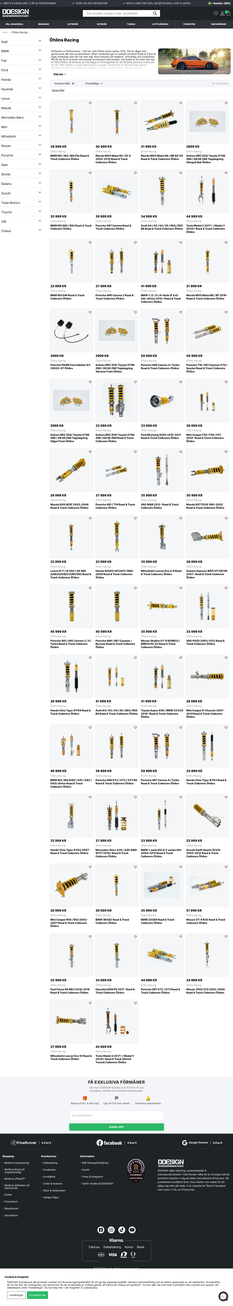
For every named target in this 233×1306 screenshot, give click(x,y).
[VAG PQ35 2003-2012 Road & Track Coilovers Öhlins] (207, 606)
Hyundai (7, 89)
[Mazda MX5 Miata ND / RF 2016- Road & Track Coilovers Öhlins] (207, 261)
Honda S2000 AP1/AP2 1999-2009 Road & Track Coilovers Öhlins (115, 574)
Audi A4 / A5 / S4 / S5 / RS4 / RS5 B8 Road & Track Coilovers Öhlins (162, 227)
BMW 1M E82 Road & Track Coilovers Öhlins (112, 921)
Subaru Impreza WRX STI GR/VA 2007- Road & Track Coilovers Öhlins (206, 574)
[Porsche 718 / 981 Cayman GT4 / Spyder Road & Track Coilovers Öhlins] (207, 331)
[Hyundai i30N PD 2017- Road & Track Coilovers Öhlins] (117, 955)
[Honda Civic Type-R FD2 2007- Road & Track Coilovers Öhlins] (71, 815)
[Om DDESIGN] (136, 1171)
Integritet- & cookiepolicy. (83, 1287)
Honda (6, 79)
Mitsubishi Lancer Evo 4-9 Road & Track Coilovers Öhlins (161, 572)
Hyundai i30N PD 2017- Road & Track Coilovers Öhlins (115, 991)
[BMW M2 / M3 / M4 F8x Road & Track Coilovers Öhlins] (71, 121)
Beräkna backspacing (16, 1162)
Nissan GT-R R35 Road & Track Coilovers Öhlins (205, 921)
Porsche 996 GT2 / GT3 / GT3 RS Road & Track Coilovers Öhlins (116, 782)
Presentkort (11, 1201)
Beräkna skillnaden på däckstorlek (16, 1186)
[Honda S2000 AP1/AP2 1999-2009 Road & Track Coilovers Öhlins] (117, 537)
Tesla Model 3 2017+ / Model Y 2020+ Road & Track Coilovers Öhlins (205, 229)
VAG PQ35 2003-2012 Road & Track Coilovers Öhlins (205, 642)
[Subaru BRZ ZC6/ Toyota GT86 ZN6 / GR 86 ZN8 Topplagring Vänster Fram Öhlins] (117, 331)
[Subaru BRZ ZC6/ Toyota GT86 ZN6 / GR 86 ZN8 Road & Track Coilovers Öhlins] (117, 400)
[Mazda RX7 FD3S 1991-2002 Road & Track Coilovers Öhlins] (207, 470)
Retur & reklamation (54, 1190)
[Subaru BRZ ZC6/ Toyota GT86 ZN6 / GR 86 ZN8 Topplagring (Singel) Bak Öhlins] (207, 121)
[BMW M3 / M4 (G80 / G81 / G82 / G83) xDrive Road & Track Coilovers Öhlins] (71, 746)
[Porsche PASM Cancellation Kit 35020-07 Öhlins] (71, 331)
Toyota (6, 212)
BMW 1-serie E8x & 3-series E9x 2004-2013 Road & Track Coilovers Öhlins (161, 853)
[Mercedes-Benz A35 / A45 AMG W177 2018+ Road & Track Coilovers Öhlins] (117, 815)
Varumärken (218, 24)
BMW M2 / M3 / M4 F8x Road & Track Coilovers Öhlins (69, 157)
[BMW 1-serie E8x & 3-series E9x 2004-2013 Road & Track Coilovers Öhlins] (162, 815)
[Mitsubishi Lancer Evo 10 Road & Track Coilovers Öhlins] (71, 1021)
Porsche (7, 155)
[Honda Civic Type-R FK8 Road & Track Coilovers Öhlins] (71, 676)
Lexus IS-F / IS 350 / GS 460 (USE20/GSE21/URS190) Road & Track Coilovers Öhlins (70, 574)
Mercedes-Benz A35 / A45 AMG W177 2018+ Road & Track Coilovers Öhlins (116, 853)
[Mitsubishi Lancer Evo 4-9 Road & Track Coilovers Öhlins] (162, 537)
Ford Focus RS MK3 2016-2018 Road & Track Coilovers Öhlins (70, 991)
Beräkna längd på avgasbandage (14, 1171)
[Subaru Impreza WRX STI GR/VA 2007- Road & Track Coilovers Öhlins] (207, 537)
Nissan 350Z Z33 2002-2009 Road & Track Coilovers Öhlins (205, 991)
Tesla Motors (10, 203)
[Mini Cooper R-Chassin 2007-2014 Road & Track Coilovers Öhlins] (207, 676)
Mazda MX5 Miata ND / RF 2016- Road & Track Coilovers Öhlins (206, 297)
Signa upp (116, 1126)
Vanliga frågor (51, 1197)
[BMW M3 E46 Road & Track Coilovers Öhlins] (71, 261)
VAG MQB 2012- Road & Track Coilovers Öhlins (160, 506)
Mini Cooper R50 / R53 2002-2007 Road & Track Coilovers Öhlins (69, 923)
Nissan (6, 146)
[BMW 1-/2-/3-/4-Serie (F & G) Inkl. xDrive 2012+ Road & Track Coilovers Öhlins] (162, 261)
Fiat (4, 60)
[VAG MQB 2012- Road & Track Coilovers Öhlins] (162, 470)
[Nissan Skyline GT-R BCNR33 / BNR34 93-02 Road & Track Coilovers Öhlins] (162, 606)
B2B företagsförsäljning (95, 1162)
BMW (5, 51)
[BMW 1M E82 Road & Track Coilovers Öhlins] (117, 885)
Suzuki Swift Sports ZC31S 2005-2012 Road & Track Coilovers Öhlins (203, 853)
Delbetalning (50, 1162)
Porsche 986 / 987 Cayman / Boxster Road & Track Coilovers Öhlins (115, 644)
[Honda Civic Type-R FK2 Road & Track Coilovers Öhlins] (207, 746)
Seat (4, 165)
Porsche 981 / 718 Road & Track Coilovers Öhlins (115, 506)
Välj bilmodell (14, 24)
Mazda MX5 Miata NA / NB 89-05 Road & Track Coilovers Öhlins (162, 157)
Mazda (6, 108)
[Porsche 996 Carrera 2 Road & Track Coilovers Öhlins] (117, 261)
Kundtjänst (49, 1176)
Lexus (5, 98)
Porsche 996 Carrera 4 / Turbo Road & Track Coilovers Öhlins (160, 366)
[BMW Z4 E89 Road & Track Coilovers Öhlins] (162, 885)
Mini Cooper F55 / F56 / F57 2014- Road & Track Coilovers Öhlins (205, 438)
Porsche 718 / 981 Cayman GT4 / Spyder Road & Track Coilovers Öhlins (206, 368)
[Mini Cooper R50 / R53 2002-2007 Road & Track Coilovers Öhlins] (71, 885)
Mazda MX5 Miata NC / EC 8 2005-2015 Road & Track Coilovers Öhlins (113, 159)
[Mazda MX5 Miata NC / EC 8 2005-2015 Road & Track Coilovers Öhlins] (117, 121)
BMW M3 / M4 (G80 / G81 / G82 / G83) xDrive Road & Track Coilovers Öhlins (71, 783)
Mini (4, 127)
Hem (5, 32)
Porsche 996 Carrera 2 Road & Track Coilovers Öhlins (115, 297)
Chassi (6, 231)
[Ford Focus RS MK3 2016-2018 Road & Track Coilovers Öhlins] (71, 955)
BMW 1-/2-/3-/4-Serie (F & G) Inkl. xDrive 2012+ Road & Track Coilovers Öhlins (161, 298)
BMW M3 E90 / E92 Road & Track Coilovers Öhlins (71, 227)
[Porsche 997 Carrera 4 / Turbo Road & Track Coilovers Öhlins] (162, 746)
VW (3, 221)
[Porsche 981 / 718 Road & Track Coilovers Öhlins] (117, 470)
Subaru (6, 184)
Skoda (5, 174)
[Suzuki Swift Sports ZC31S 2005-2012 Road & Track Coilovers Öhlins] (207, 815)
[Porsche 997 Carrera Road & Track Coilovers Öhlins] (117, 191)
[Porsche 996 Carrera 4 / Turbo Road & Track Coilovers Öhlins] (162, 331)
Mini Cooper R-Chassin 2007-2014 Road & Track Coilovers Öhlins (205, 714)
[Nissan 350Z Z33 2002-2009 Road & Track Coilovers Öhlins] (207, 955)
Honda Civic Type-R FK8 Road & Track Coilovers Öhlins (70, 712)
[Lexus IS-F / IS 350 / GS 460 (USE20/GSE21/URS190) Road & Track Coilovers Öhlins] (71, 537)
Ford (4, 70)
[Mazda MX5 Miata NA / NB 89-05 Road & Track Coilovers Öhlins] (162, 121)
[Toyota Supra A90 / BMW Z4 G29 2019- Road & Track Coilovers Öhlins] (162, 676)
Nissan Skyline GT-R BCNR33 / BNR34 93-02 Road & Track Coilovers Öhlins (160, 644)
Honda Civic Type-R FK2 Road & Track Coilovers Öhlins (206, 782)
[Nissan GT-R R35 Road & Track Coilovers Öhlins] (207, 885)
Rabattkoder (11, 1208)
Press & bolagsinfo (92, 1176)
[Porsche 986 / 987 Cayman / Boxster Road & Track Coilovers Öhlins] (117, 606)
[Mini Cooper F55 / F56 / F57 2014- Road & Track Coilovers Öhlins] (207, 400)
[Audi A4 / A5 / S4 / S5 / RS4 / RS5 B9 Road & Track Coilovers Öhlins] (117, 676)
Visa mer (58, 74)
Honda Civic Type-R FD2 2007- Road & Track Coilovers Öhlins (70, 851)
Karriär (86, 1169)
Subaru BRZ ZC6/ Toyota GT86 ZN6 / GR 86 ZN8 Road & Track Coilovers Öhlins (115, 438)
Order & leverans (52, 1183)
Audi (4, 42)
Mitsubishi (8, 136)
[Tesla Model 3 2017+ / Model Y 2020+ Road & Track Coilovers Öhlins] (207, 191)
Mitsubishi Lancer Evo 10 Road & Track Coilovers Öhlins (71, 1057)
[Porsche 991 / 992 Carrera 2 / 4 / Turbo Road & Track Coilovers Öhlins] (71, 606)
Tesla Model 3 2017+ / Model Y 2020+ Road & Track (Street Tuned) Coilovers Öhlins (115, 1059)
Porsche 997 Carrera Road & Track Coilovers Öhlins (113, 227)
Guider (8, 1194)
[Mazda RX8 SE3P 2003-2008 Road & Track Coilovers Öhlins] (71, 470)
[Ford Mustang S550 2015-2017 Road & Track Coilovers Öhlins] (162, 400)
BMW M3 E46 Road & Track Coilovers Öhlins (67, 297)
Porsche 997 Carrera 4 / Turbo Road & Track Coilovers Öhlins (160, 782)
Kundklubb (49, 1169)
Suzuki (6, 193)
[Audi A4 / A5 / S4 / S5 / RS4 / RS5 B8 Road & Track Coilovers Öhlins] (162, 191)
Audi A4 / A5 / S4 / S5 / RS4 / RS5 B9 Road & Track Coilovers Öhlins (117, 712)
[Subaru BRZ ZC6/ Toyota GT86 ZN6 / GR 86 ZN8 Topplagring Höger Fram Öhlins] (71, 400)
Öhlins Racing (19, 32)
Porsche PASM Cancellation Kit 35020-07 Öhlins (70, 366)
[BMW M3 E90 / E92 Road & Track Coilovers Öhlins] (71, 191)
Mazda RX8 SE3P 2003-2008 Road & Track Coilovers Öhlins (69, 506)
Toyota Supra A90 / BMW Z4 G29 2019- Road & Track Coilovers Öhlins (162, 714)
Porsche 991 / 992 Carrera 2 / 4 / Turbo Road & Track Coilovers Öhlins (70, 644)
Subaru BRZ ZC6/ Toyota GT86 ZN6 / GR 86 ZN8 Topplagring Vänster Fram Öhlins (115, 368)
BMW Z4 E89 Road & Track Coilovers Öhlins (157, 921)
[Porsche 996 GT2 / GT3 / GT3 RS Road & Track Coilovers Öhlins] (117, 746)
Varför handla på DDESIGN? (97, 1183)
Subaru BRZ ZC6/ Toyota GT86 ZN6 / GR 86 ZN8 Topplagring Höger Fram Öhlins (69, 438)
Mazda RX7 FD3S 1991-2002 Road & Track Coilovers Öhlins (205, 506)
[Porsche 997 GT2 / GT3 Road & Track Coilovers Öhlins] (162, 955)
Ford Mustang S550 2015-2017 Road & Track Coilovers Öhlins (161, 436)
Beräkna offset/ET (14, 1178)
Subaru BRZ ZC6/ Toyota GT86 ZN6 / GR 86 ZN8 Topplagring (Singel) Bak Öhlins (205, 159)
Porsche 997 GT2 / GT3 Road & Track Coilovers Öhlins (160, 991)
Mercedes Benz (12, 117)
